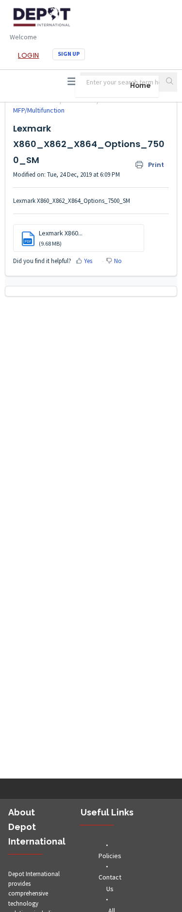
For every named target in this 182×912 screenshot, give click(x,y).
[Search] (170, 82)
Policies (110, 855)
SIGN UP (69, 53)
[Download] (73, 457)
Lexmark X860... (61, 233)
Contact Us (110, 883)
